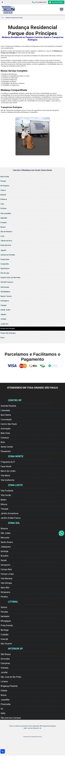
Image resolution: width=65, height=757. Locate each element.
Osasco (3, 190)
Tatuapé (4, 509)
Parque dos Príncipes (7, 328)
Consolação (6, 419)
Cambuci (5, 437)
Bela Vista (5, 433)
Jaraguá (3, 319)
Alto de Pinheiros (6, 231)
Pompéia (4, 222)
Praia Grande (7, 625)
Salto (3, 713)
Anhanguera (5, 301)
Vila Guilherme (7, 480)
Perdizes (4, 208)
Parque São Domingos (8, 333)
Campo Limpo (7, 574)
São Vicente (6, 643)
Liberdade (5, 410)
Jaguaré (3, 250)
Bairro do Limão (8, 471)
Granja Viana (5, 259)
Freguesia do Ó (8, 462)
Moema (4, 528)
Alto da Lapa (5, 273)
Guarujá (4, 639)
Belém (4, 500)
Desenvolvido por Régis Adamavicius (32, 736)
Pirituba (3, 181)
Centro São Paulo (9, 424)
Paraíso (4, 596)
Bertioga (5, 630)
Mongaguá (6, 621)
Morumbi (5, 537)
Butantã (3, 195)
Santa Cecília (7, 447)
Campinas (5, 663)
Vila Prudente (7, 490)
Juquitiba (5, 699)
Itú (2, 709)
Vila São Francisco (7, 282)
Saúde (4, 560)
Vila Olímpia (6, 583)
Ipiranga (4, 551)
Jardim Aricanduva (9, 513)
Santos (4, 607)
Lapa (2, 204)
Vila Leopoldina (6, 213)
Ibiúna (3, 695)
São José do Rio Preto (11, 677)
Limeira (4, 681)
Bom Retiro (6, 415)
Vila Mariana (6, 578)
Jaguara (3, 314)
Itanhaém (5, 616)
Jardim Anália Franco (11, 518)
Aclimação (5, 428)
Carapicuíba (5, 264)
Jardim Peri (4, 324)
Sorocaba (5, 659)
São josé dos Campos (11, 718)
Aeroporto (5, 565)
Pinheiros (4, 199)
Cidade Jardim (5, 310)
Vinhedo (4, 668)
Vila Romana (5, 287)
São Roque (6, 654)
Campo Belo (6, 569)
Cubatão (4, 634)
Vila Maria (5, 475)
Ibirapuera (5, 592)
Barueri (3, 227)
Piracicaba (5, 704)
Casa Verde (6, 466)
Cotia (2, 236)
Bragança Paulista (9, 686)
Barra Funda (5, 176)
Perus (2, 337)
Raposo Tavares (6, 296)
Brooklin (4, 556)
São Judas (5, 533)
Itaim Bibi (5, 587)
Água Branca (5, 268)
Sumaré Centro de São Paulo (10, 277)
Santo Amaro (7, 542)
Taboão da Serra (6, 241)
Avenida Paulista (8, 406)
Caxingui (3, 305)
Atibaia (4, 690)
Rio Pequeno (5, 186)
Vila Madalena (5, 292)
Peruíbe (4, 612)
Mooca (4, 504)
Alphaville (4, 218)
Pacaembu (6, 451)
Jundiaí (4, 672)
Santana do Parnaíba (8, 255)
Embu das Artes (6, 245)
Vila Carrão (6, 495)
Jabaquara (6, 546)
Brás (3, 442)
